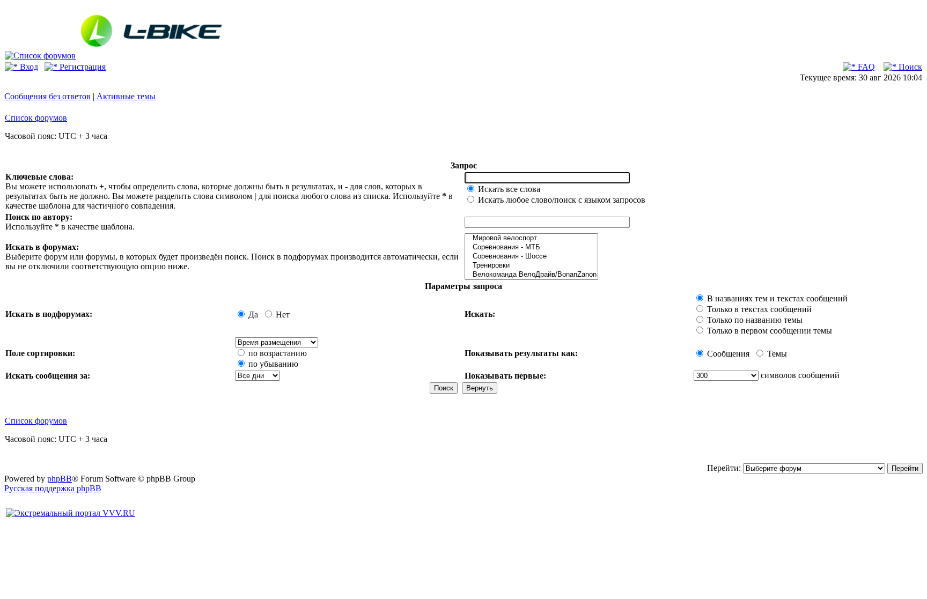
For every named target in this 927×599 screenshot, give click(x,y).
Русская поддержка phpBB (52, 488)
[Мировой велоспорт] (531, 238)
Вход (28, 66)
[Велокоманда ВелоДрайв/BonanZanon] (531, 274)
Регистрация (81, 66)
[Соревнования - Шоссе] (531, 256)
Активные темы (126, 96)
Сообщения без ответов (47, 96)
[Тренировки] (531, 265)
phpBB (59, 478)
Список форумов (36, 117)
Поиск (909, 66)
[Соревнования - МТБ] (531, 247)
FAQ (865, 66)
